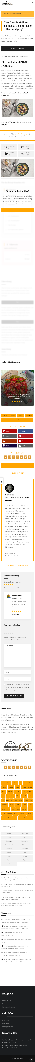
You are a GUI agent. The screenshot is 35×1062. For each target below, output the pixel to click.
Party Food (25, 849)
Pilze (3, 800)
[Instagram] (13, 457)
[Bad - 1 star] (5, 633)
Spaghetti (18, 805)
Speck (30, 805)
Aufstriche (25, 833)
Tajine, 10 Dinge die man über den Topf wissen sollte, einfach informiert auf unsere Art (15, 898)
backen (9, 783)
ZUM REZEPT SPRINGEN (17, 48)
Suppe (18, 809)
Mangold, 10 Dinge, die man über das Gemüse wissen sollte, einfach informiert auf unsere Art (15, 905)
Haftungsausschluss (7, 1027)
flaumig (4, 787)
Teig (9, 864)
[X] (25, 457)
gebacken (11, 787)
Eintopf (25, 783)
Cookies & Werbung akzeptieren (17, 210)
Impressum (5, 1020)
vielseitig (17, 420)
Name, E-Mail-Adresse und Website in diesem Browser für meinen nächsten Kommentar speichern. (17, 687)
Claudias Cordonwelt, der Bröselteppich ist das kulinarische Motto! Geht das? (17, 885)
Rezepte (14, 13)
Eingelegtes (9, 841)
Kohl (3, 796)
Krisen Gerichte (9, 845)
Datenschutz (5, 1023)
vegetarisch (29, 416)
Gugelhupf (10, 792)
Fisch (30, 783)
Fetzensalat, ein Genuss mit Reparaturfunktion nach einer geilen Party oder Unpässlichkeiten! (17, 397)
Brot (25, 837)
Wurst (9, 818)
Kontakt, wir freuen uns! (8, 1007)
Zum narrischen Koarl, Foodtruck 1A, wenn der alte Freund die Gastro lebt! (17, 892)
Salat (19, 13)
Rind (31, 800)
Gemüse (24, 787)
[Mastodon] (29, 457)
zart (25, 818)
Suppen (25, 860)
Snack (25, 856)
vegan (20, 416)
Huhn (24, 792)
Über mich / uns (6, 1001)
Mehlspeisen (25, 845)
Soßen (9, 860)
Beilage (9, 837)
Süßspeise (23, 809)
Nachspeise (9, 849)
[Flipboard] (5, 457)
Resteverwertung (19, 800)
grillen (3, 792)
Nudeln (30, 796)
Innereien (29, 792)
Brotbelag (15, 783)
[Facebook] (9, 457)
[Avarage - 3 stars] (9, 633)
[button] (9, 431)
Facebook (13, 122)
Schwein (12, 805)
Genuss (5, 416)
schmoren (4, 805)
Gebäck (17, 787)
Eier (20, 783)
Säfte (25, 852)
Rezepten (4, 125)
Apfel (3, 783)
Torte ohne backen (7, 814)
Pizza (7, 800)
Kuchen (12, 796)
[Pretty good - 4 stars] (11, 633)
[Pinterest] (17, 457)
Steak (8, 809)
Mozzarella (24, 796)
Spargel (25, 805)
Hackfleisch (17, 792)
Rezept (13, 416)
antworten (14, 615)
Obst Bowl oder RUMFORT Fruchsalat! (16, 56)
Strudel (13, 809)
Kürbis (17, 796)
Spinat (3, 809)
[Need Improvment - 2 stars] (7, 633)
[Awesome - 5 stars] (13, 633)
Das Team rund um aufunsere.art (11, 1004)
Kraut (7, 796)
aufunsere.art (7, 13)
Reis (12, 800)
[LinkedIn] (21, 457)
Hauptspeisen (25, 841)
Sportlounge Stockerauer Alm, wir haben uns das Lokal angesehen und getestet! (16, 879)
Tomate (30, 809)
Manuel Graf (11, 134)
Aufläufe (9, 833)
